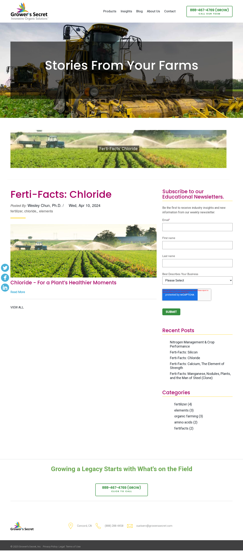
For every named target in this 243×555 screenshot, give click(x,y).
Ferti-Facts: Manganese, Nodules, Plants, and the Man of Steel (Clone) (200, 376)
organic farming (188, 416)
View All (17, 307)
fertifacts (183, 428)
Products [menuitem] (109, 11)
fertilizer (183, 404)
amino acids (185, 422)
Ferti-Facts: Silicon (184, 352)
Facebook (5, 277)
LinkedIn (5, 287)
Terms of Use (73, 546)
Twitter (5, 268)
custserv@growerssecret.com (154, 525)
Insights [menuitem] (126, 11)
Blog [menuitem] (139, 11)
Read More (17, 292)
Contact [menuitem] (170, 11)
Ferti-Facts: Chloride (185, 358)
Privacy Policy (50, 546)
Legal (62, 546)
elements (184, 410)
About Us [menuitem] (153, 11)
